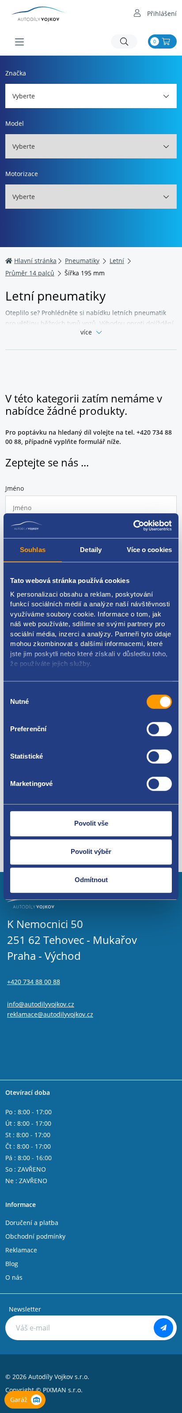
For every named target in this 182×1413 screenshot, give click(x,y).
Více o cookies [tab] (149, 549)
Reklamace (21, 1250)
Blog (11, 1263)
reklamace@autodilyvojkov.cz (50, 1014)
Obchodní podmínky (35, 1236)
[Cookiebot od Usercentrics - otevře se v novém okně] (133, 525)
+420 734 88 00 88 (33, 981)
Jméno (14, 488)
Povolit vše (91, 823)
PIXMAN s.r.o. (63, 1390)
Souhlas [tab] (33, 549)
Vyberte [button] (23, 96)
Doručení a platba (31, 1222)
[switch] (159, 729)
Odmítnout (91, 879)
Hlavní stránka (35, 260)
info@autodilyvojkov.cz (40, 1004)
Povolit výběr (91, 851)
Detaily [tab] (91, 549)
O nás (14, 1277)
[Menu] (19, 42)
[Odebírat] (163, 1328)
